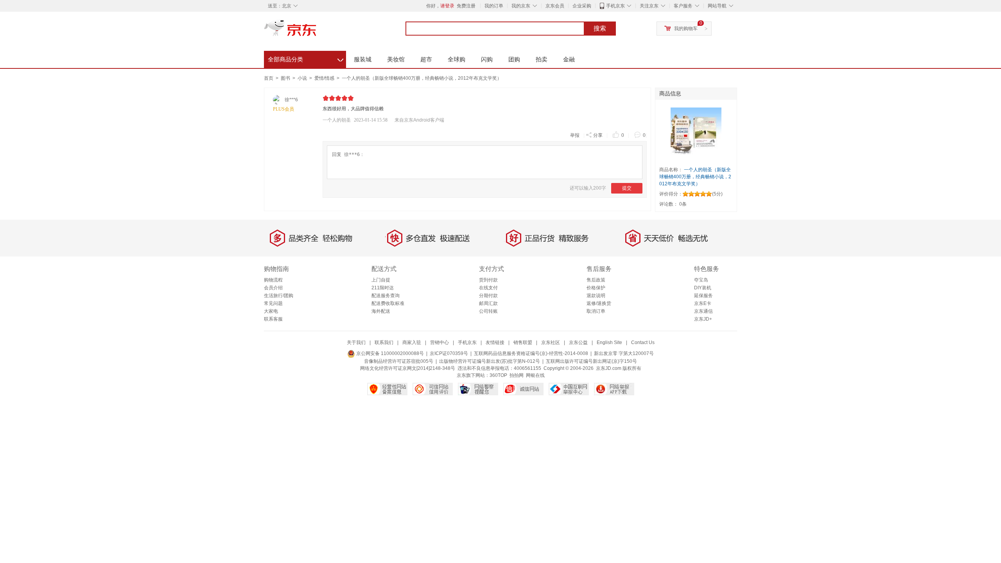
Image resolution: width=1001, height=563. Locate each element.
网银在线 (535, 375)
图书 (286, 78)
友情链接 (495, 342)
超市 (426, 59)
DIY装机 (702, 287)
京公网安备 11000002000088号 (389, 353)
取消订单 (596, 311)
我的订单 (493, 6)
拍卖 (541, 59)
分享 (598, 135)
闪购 (487, 59)
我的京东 (520, 6)
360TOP (498, 375)
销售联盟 (522, 342)
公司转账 (488, 311)
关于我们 (356, 342)
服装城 (362, 59)
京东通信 (703, 311)
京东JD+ (703, 319)
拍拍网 (516, 375)
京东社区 (550, 342)
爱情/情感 (324, 78)
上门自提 (380, 280)
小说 (303, 78)
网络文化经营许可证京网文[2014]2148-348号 (407, 368)
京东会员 (554, 6)
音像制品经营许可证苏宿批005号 (398, 361)
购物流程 (273, 280)
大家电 (271, 311)
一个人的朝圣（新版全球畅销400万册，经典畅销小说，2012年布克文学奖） (422, 78)
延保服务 (703, 295)
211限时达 (382, 287)
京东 (317, 31)
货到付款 (488, 280)
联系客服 (273, 319)
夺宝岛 (701, 280)
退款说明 (596, 295)
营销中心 (439, 342)
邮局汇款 (488, 303)
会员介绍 (273, 287)
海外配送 (380, 311)
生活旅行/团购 (278, 295)
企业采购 (581, 6)
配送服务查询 (385, 295)
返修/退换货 (599, 303)
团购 (514, 59)
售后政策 (596, 280)
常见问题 (273, 303)
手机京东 (615, 6)
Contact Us (643, 342)
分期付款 (488, 295)
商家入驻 (411, 342)
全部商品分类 (305, 58)
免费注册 (466, 6)
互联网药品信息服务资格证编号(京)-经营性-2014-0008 (531, 353)
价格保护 (596, 287)
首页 (268, 78)
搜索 (600, 28)
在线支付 (488, 287)
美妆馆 (396, 59)
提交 (626, 188)
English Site (609, 342)
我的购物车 (686, 28)
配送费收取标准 (387, 303)
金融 (569, 59)
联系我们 (384, 342)
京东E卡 (702, 303)
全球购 (456, 59)
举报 (574, 135)
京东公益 (578, 342)
